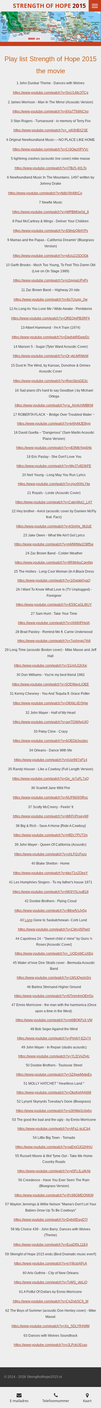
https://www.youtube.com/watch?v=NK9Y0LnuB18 (51, 892)
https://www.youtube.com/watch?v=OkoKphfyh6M (54, 1092)
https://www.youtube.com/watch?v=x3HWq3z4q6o (54, 1111)
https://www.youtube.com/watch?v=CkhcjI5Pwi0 (54, 929)
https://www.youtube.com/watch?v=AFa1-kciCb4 (53, 1129)
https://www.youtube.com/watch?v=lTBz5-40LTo (51, 168)
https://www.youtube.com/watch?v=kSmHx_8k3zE (54, 526)
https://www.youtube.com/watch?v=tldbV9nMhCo (45, 193)
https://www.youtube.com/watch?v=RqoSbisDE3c (50, 381)
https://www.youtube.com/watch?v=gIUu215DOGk (50, 256)
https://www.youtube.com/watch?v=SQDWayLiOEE (50, 684)
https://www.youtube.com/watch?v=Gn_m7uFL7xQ (50, 779)
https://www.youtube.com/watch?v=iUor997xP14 (50, 760)
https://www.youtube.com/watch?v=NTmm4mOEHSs (53, 996)
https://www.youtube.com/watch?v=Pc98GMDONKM (54, 1195)
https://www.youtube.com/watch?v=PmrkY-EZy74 (54, 1038)
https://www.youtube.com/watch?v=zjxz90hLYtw (54, 484)
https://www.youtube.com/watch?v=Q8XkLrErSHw (50, 703)
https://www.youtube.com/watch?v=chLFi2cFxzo (50, 854)
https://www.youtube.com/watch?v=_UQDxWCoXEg (54, 954)
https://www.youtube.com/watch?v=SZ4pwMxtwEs (54, 1074)
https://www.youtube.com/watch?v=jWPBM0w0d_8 (50, 212)
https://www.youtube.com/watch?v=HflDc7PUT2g (50, 835)
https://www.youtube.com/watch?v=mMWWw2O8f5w (53, 544)
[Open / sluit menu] (95, 6)
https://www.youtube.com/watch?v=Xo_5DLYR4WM (50, 1326)
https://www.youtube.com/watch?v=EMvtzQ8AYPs (50, 231)
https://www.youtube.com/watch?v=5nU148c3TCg (50, 93)
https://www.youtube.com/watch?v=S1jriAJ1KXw (50, 666)
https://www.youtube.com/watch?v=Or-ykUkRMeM (50, 356)
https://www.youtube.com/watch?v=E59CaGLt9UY (54, 605)
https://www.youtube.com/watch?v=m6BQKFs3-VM (54, 1020)
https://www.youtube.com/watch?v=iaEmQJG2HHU (54, 1147)
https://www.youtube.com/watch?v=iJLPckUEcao (50, 1345)
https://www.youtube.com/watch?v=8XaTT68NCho (51, 111)
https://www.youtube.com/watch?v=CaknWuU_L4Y (53, 502)
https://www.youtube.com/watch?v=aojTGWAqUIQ (50, 722)
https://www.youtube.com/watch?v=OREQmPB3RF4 (50, 318)
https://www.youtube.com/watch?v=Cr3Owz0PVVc (50, 149)
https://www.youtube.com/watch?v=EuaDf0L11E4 (50, 1245)
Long (29, 920)
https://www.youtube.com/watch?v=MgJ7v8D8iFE (54, 466)
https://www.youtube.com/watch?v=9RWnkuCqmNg (54, 562)
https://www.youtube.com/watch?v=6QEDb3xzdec (50, 741)
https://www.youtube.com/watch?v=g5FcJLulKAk (54, 1171)
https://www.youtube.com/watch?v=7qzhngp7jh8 (54, 641)
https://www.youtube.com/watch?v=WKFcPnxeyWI (50, 816)
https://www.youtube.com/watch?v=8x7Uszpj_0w (51, 299)
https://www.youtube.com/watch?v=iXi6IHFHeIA (54, 623)
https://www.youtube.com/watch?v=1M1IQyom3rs (54, 978)
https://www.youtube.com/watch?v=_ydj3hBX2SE (50, 130)
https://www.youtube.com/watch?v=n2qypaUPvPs (50, 280)
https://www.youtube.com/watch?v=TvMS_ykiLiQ (50, 1282)
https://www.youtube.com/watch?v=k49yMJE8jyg (54, 424)
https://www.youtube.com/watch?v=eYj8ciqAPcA (50, 1263)
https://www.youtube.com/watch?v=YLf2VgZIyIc (53, 1056)
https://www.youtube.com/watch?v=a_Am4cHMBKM (54, 405)
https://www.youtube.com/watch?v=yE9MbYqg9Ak (54, 448)
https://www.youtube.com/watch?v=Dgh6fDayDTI (51, 1220)
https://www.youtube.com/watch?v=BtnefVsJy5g (51, 911)
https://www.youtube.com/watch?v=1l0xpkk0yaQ (53, 580)
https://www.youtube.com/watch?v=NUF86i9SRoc (50, 797)
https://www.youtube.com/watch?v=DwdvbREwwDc (50, 337)
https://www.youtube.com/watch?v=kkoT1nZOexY (50, 873)
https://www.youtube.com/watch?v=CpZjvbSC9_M (50, 1301)
